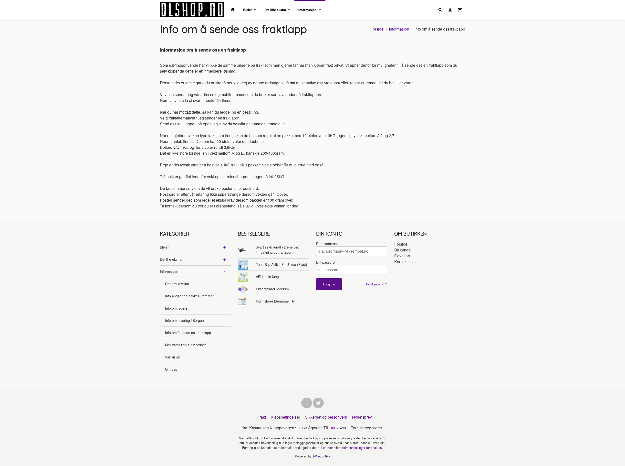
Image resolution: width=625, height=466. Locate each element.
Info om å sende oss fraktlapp (188, 332)
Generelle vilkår (177, 283)
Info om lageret (176, 308)
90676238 (338, 428)
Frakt (261, 417)
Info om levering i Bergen (184, 320)
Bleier (247, 9)
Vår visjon (172, 357)
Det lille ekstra (275, 9)
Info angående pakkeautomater (189, 295)
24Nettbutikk (321, 456)
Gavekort (402, 256)
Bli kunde (402, 250)
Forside (377, 29)
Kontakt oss (404, 261)
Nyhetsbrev (362, 417)
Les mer (327, 447)
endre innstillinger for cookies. (362, 447)
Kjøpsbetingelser (285, 417)
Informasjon (307, 9)
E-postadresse (327, 243)
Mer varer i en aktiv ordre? (185, 344)
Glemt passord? (376, 284)
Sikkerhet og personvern (326, 417)
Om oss (171, 369)
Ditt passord (325, 262)
